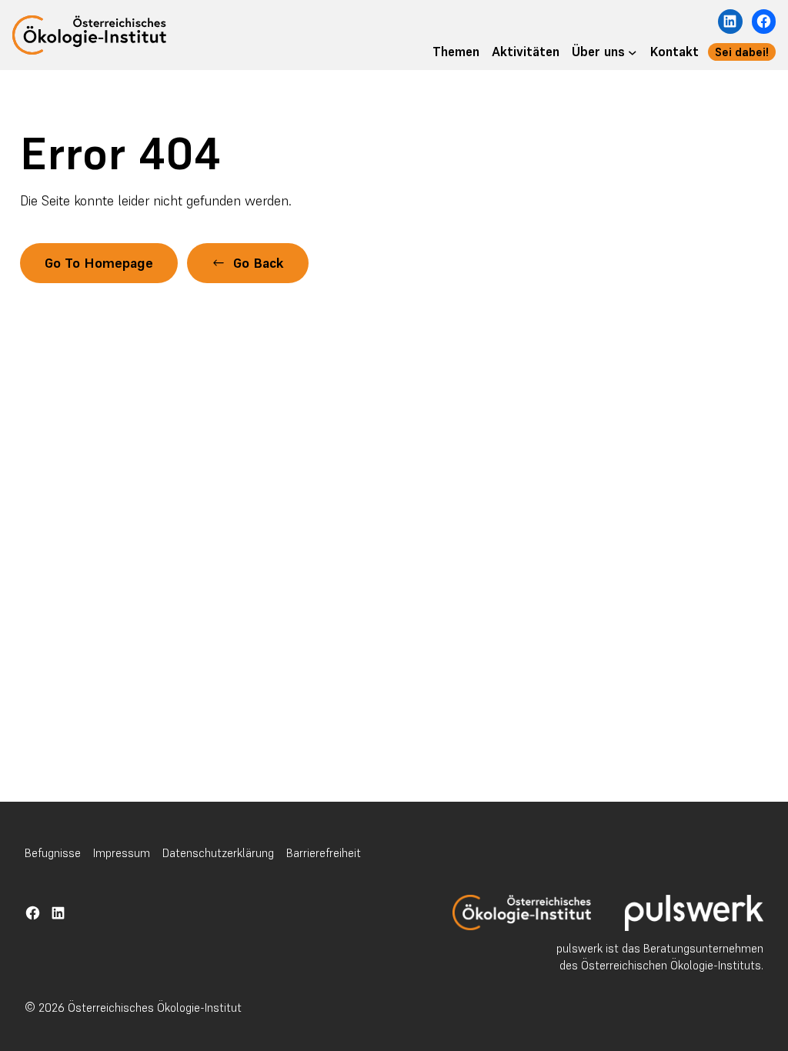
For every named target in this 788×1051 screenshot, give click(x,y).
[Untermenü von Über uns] (632, 52)
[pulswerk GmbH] (694, 913)
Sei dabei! (742, 52)
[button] (248, 262)
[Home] (521, 912)
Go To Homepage (99, 263)
